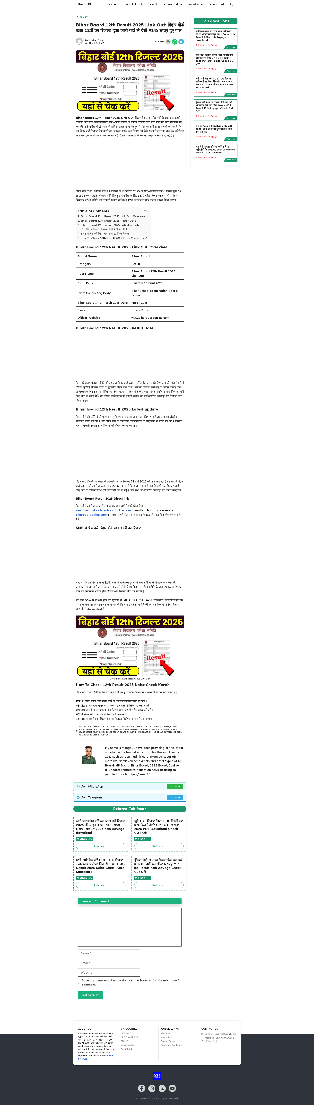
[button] (231, 4)
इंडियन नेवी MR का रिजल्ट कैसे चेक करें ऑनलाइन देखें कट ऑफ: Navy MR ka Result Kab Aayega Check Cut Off (158, 866)
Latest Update (173, 4)
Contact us (166, 1037)
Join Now (175, 786)
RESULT (124, 1041)
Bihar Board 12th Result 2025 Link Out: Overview (112, 216)
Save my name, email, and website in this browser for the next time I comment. (130, 983)
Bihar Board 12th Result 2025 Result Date (108, 220)
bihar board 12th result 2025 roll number (146, 729)
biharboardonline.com (91, 515)
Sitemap (83, 1059)
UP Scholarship (134, 4)
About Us (165, 1033)
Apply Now (231, 47)
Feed (110, 1055)
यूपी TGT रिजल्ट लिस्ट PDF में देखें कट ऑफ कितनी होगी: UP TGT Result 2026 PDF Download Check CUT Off (158, 827)
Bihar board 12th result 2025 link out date (145, 727)
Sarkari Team (96, 40)
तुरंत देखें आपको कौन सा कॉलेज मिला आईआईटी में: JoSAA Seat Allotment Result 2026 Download (215, 149)
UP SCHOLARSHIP (130, 1037)
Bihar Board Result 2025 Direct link (107, 229)
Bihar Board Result (123, 732)
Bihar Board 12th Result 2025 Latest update (110, 225)
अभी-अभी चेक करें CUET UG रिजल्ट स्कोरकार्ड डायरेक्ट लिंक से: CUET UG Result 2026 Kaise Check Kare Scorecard (100, 866)
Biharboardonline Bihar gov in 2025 (155, 732)
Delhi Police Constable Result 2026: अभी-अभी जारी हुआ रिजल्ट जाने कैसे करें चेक (214, 128)
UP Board (112, 4)
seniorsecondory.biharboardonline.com (103, 510)
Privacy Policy (168, 1041)
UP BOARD (126, 1033)
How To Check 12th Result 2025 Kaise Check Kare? (114, 238)
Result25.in (86, 4)
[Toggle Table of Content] (144, 211)
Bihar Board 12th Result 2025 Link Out (99, 727)
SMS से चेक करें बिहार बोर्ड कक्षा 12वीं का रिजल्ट (105, 233)
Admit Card (217, 4)
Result (154, 4)
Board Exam (195, 4)
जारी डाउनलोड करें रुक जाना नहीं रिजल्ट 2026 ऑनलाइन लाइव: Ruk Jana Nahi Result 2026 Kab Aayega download (100, 827)
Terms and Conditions (171, 1045)
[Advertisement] (130, 165)
